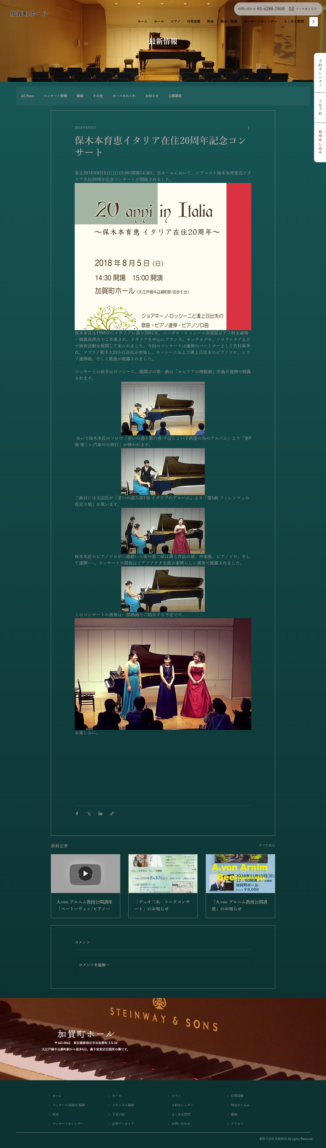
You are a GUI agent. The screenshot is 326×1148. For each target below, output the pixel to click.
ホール (116, 1096)
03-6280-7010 (270, 9)
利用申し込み (320, 142)
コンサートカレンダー (68, 1124)
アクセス (237, 1124)
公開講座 (175, 96)
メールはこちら (306, 8)
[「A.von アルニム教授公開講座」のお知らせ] (240, 873)
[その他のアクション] (248, 128)
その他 (98, 96)
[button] (229, 22)
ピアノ (176, 1096)
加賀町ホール (30, 13)
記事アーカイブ (123, 1124)
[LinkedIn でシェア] (100, 813)
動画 (80, 96)
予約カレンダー (320, 73)
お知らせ (152, 96)
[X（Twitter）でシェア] (88, 813)
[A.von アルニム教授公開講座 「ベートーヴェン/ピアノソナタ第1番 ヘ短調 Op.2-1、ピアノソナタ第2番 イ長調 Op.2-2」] (85, 873)
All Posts (27, 96)
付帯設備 (237, 1096)
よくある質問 (181, 1114)
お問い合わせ (247, 8)
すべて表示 (267, 845)
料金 (56, 1114)
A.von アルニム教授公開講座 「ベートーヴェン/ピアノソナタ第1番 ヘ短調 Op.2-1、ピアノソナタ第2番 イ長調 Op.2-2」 (85, 906)
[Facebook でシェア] (77, 813)
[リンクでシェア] (112, 813)
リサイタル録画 (123, 1105)
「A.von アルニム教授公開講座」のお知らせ (239, 905)
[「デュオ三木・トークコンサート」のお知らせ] (163, 873)
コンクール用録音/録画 (69, 1105)
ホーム (57, 1096)
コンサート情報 (55, 96)
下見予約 (320, 107)
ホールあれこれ (124, 96)
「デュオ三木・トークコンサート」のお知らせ (162, 905)
